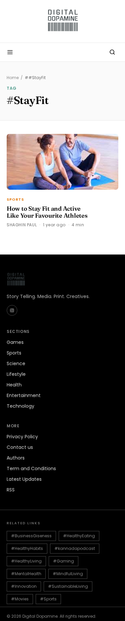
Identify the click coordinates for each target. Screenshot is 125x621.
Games (15, 342)
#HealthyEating (79, 536)
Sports (15, 199)
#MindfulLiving (68, 573)
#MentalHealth (26, 573)
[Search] (112, 52)
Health (14, 384)
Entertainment (24, 395)
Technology (20, 406)
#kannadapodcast (74, 548)
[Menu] (10, 52)
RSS (11, 489)
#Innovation (24, 586)
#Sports (48, 599)
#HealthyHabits (27, 548)
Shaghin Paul (22, 225)
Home (13, 77)
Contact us (20, 447)
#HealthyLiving (26, 561)
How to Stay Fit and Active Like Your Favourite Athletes (47, 212)
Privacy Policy (22, 436)
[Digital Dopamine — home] (63, 21)
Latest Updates (24, 479)
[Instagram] (12, 310)
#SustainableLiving (68, 586)
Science (16, 363)
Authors (16, 458)
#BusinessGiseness (31, 536)
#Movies (20, 599)
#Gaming (63, 561)
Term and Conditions (31, 468)
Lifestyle (16, 374)
